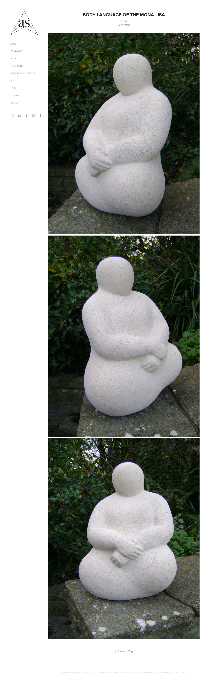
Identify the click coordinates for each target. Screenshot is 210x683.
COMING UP (16, 51)
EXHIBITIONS (16, 65)
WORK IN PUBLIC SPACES (22, 73)
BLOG (13, 80)
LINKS (13, 88)
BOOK (13, 58)
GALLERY (15, 102)
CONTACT (15, 95)
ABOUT (14, 43)
